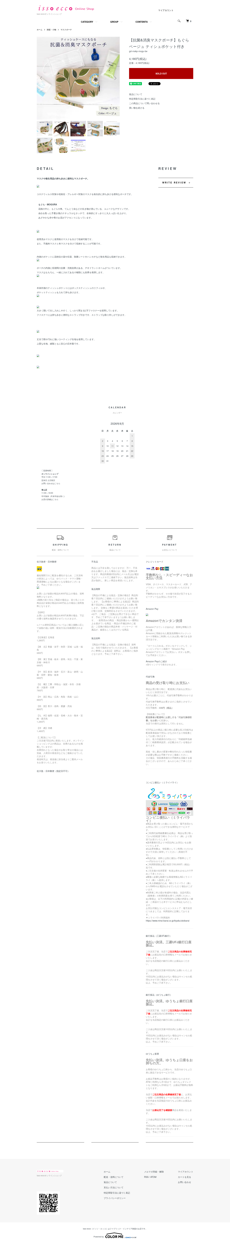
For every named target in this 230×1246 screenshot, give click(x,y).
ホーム (39, 29)
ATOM (153, 1176)
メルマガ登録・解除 (154, 1171)
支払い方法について (113, 1187)
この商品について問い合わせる (144, 103)
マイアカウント (166, 10)
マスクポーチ (66, 29)
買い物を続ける (136, 107)
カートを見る (184, 1176)
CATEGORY (87, 21)
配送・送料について (113, 1176)
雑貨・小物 (51, 29)
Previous (41, 78)
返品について (135, 94)
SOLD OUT (161, 73)
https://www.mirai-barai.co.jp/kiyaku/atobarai (167, 920)
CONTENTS (141, 21)
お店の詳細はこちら (49, 499)
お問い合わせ (184, 1182)
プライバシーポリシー (115, 1198)
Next (115, 78)
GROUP (114, 21)
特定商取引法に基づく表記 (142, 98)
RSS (146, 1176)
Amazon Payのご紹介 (156, 661)
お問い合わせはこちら (50, 483)
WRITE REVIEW (174, 182)
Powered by (99, 1236)
